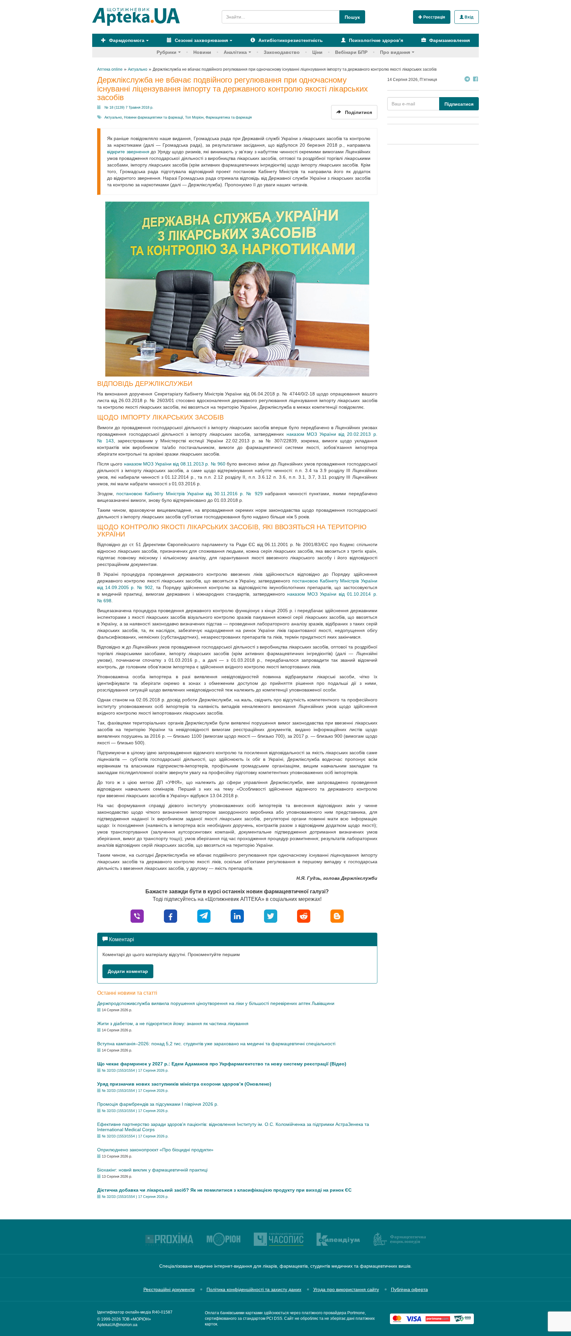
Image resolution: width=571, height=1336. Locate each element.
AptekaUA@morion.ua (117, 1324)
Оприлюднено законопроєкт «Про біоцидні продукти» (155, 1149)
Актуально (113, 117)
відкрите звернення (128, 151)
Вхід (469, 17)
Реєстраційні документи (169, 1289)
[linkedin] (237, 916)
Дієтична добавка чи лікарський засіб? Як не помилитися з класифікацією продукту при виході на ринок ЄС (224, 1190)
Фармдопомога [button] (126, 40)
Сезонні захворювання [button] (200, 40)
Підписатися (459, 104)
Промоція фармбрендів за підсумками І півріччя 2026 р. (157, 1104)
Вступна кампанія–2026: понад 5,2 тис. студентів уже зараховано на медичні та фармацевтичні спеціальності (216, 1043)
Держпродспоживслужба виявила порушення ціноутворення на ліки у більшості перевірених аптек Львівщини (215, 1003)
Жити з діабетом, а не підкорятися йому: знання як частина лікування (172, 1023)
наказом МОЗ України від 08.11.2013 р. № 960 (174, 463)
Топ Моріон (194, 117)
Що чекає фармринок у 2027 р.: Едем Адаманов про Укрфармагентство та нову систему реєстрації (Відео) (221, 1063)
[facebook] (170, 916)
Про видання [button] (395, 52)
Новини (202, 52)
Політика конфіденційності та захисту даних (254, 1289)
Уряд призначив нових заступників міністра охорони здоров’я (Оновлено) (184, 1084)
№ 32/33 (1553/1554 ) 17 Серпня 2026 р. (135, 1070)
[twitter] (270, 916)
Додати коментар (128, 971)
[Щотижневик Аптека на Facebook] (475, 80)
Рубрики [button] (166, 52)
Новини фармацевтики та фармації (153, 117)
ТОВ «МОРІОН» (136, 1319)
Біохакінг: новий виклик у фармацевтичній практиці (152, 1169)
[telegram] (203, 916)
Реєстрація (433, 17)
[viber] (137, 916)
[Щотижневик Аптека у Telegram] (467, 80)
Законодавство (282, 52)
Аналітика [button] (235, 52)
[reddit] (303, 916)
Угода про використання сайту (346, 1289)
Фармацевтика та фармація (229, 117)
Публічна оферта (409, 1289)
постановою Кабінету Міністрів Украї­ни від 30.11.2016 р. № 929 (189, 493)
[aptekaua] (337, 916)
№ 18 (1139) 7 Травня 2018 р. (128, 107)
